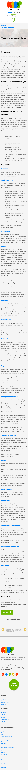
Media (2, 756)
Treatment (4, 716)
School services (5, 719)
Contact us (4, 701)
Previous (3, 629)
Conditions (4, 734)
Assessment (4, 712)
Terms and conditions (7, 27)
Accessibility (4, 754)
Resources (3, 743)
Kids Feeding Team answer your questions (11, 740)
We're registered (14, 619)
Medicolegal (4, 723)
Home (3, 25)
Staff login (3, 767)
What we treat (7, 727)
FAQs (2, 741)
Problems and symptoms (7, 732)
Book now (3, 704)
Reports (3, 717)
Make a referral (5, 702)
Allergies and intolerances (7, 731)
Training (3, 721)
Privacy (3, 752)
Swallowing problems (6, 736)
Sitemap (3, 763)
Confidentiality (5, 749)
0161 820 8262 (16, 12)
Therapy (3, 714)
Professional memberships (7, 747)
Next (25, 629)
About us (3, 699)
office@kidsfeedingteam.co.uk (14, 16)
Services (4, 708)
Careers (3, 759)
